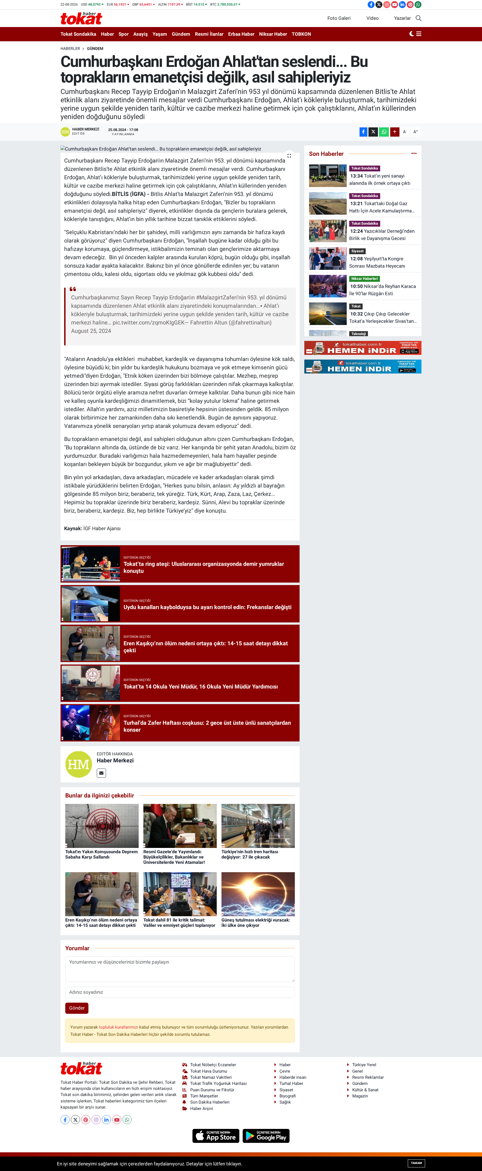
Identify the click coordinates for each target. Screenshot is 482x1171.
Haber (107, 34)
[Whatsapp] (127, 1119)
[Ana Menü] (418, 34)
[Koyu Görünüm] (411, 34)
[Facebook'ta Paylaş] (363, 132)
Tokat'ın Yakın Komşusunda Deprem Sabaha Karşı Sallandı (101, 854)
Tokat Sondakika (78, 34)
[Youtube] (116, 1119)
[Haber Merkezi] (78, 764)
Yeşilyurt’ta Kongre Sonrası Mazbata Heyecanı (377, 262)
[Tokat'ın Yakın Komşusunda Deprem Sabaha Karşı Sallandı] (102, 825)
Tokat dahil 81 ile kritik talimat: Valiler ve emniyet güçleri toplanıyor (179, 922)
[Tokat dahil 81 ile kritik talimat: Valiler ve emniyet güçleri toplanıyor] (180, 893)
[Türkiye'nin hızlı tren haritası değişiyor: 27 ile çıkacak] (258, 825)
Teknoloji (358, 334)
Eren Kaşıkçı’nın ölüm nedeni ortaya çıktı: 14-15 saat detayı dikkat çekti (101, 922)
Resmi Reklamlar (368, 1077)
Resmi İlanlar (209, 34)
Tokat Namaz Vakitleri (211, 1077)
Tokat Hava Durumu (208, 1071)
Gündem (181, 34)
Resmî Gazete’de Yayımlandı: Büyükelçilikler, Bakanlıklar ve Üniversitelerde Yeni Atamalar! (174, 857)
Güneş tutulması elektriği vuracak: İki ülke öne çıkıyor (255, 922)
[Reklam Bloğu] (362, 347)
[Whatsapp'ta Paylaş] (384, 132)
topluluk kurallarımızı (119, 1027)
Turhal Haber (291, 1083)
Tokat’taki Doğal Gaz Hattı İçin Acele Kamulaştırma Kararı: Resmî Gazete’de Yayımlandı (380, 207)
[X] (75, 1119)
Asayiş (140, 34)
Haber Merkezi (115, 760)
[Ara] (418, 18)
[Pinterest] (85, 1119)
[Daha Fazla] (394, 132)
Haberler (70, 48)
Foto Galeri (339, 18)
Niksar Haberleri (364, 279)
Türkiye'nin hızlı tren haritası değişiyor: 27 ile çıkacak (249, 854)
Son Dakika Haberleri (210, 1102)
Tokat (355, 306)
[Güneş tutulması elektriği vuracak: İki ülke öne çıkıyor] (258, 893)
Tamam (416, 1163)
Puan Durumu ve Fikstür (212, 1089)
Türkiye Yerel (364, 1064)
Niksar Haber (273, 34)
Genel (357, 1071)
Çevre (284, 1071)
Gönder (77, 1008)
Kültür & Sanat (365, 1089)
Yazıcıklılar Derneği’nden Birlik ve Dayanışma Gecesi (381, 234)
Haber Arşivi (201, 1108)
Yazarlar (402, 18)
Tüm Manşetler (204, 1096)
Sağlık (285, 1102)
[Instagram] (96, 1119)
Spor (124, 34)
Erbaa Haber (241, 34)
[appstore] (216, 1135)
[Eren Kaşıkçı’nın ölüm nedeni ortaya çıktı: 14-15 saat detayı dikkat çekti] (102, 893)
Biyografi (287, 1096)
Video (373, 18)
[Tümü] (414, 153)
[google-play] (266, 1135)
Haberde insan (292, 1077)
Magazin (360, 1096)
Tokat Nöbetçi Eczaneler (213, 1064)
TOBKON (301, 34)
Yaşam (160, 34)
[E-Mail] (101, 773)
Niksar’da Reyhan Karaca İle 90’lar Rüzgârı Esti (382, 289)
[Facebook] (65, 1119)
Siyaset (357, 251)
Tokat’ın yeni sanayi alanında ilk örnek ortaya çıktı (379, 179)
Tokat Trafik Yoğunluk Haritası (218, 1083)
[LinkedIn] (106, 1119)
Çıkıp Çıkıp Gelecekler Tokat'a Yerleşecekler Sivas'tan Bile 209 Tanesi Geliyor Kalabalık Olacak (381, 318)
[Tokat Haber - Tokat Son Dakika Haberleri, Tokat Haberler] (81, 18)
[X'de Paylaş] (373, 132)
